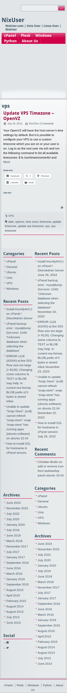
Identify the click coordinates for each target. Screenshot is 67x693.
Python (10, 41)
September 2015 (17, 584)
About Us (30, 41)
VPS (11, 215)
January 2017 (15, 557)
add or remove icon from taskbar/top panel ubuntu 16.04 (51, 471)
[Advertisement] (33, 74)
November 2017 (17, 546)
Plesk (25, 35)
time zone (32, 221)
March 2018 (14, 541)
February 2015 (16, 601)
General (11, 267)
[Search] (61, 8)
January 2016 (15, 579)
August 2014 (15, 606)
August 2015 (15, 590)
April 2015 (13, 595)
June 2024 (13, 502)
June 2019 (13, 535)
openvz (19, 221)
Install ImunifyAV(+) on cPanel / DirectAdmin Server (19, 314)
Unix (9, 277)
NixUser (13, 20)
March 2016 (14, 573)
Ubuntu (11, 272)
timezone (45, 221)
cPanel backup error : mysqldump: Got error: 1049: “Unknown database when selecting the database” (18, 337)
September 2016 (17, 562)
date (11, 221)
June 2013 (13, 622)
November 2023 (17, 508)
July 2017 (12, 552)
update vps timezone (31, 226)
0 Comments (47, 123)
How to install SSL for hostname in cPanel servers (18, 448)
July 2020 (12, 519)
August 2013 (15, 611)
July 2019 (12, 530)
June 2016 (13, 568)
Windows (43, 35)
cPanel (10, 35)
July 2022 (12, 513)
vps (47, 226)
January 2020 (15, 524)
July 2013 (12, 617)
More (6, 162)
